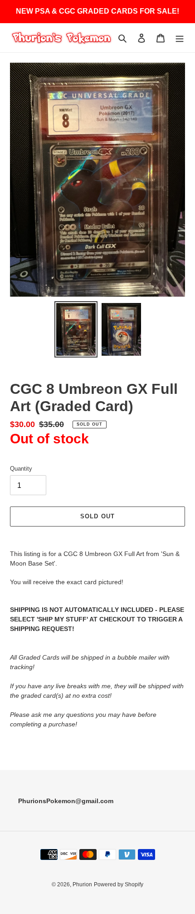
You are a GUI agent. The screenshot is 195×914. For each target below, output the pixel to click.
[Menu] (179, 38)
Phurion (82, 884)
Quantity (21, 468)
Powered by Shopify (118, 884)
